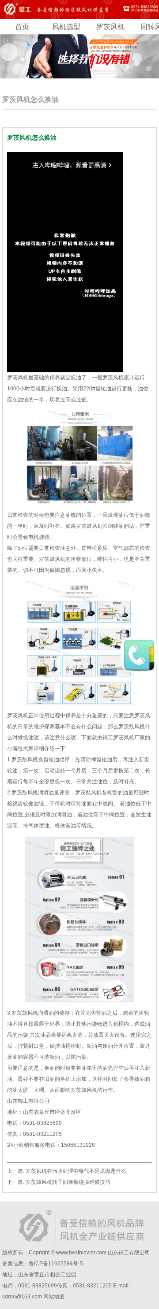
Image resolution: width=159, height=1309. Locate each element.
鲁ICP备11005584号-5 (56, 1264)
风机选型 (66, 26)
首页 (22, 26)
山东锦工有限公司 (129, 1253)
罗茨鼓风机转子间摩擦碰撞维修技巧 (68, 1182)
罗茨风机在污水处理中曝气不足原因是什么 (76, 1171)
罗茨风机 (110, 26)
